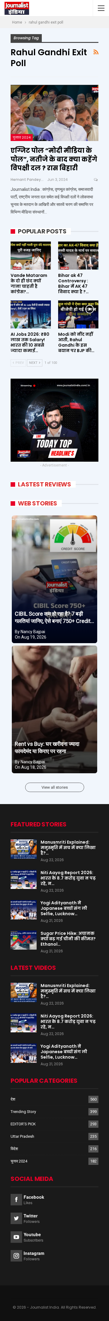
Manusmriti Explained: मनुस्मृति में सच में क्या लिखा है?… (68, 847)
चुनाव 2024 (22, 137)
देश (13, 1099)
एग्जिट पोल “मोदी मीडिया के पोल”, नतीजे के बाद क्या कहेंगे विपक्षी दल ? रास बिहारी (54, 159)
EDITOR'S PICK (23, 1124)
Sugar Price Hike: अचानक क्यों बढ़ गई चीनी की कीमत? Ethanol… (68, 938)
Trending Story (23, 1111)
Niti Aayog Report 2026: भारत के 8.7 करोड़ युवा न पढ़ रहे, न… (68, 878)
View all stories (54, 787)
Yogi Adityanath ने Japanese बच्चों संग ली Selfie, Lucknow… (64, 908)
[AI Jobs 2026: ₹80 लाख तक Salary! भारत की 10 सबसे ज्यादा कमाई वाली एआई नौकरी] (31, 314)
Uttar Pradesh (22, 1136)
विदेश (14, 1148)
